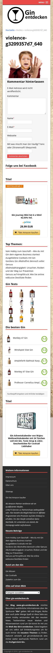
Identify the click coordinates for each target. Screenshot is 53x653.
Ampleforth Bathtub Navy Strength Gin (28, 360)
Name (10, 118)
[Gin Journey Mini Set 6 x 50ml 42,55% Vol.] (26, 200)
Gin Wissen (10, 571)
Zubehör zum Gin (13, 579)
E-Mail (10, 127)
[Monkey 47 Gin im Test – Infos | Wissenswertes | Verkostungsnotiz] (32, 295)
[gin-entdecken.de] (26, 15)
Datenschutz (11, 481)
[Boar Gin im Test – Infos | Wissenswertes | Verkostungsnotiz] (11, 320)
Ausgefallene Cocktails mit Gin (20, 257)
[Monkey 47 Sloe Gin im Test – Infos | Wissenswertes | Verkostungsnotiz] (11, 312)
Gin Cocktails (11, 575)
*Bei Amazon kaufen (28, 232)
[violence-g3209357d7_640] (26, 76)
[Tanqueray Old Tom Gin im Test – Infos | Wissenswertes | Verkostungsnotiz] (21, 312)
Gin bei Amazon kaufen (16, 497)
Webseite (11, 135)
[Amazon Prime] (27, 221)
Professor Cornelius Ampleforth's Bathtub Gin (28, 382)
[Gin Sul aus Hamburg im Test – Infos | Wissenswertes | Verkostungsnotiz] (32, 304)
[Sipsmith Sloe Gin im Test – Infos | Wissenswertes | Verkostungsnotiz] (11, 295)
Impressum (11, 476)
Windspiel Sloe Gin (23, 349)
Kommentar (13, 96)
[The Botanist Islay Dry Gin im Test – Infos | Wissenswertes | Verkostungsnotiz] (11, 304)
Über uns (10, 485)
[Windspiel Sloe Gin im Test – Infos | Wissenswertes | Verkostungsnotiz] (21, 304)
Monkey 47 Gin (20, 337)
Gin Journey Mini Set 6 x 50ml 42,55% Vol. (27, 216)
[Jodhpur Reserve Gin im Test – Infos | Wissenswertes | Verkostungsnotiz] (32, 312)
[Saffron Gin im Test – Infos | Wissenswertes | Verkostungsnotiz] (21, 320)
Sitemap (9, 491)
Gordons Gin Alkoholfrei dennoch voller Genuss (26, 546)
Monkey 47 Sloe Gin (24, 371)
